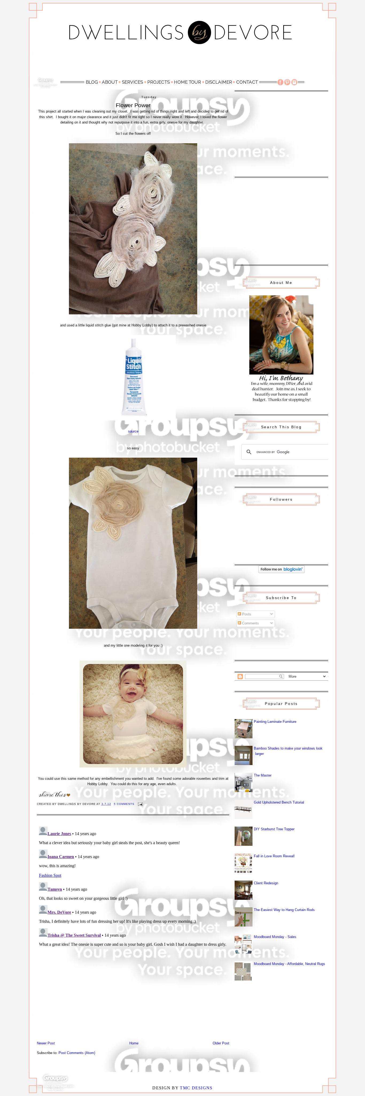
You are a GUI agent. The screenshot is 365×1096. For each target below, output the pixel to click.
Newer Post (46, 1043)
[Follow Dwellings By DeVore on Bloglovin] (281, 572)
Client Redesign (266, 883)
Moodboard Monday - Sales (275, 937)
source (133, 431)
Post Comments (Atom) (77, 1053)
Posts (246, 614)
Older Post (221, 1043)
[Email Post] (140, 803)
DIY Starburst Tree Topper (274, 829)
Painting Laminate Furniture (275, 722)
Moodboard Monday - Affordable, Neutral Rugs (289, 964)
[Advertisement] (182, 63)
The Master (262, 775)
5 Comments (124, 803)
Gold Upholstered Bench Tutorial (279, 802)
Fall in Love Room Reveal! (274, 856)
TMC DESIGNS (196, 1088)
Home (133, 1043)
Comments (250, 623)
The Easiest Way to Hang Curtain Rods (284, 910)
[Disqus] (133, 891)
